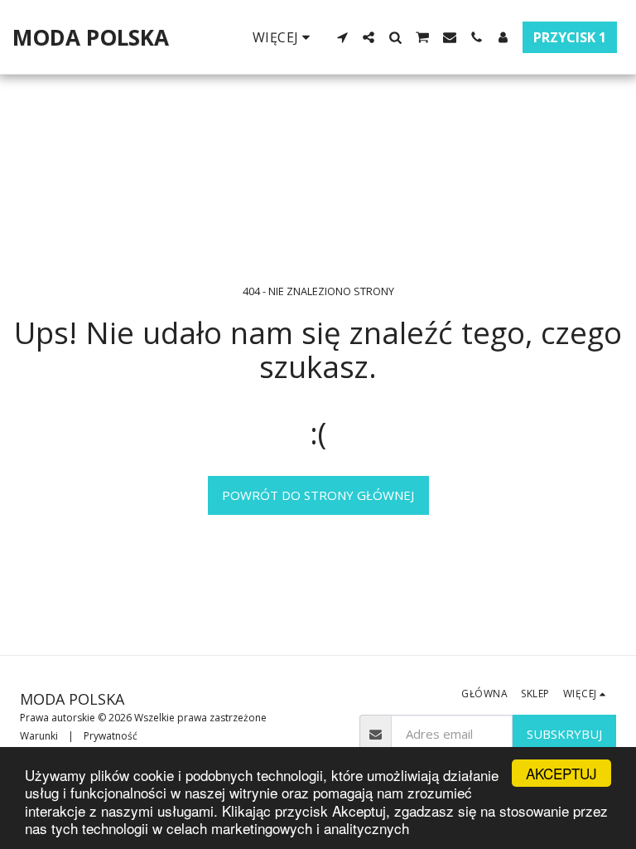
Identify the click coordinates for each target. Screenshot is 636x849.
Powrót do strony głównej (318, 495)
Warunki (39, 736)
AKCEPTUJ (561, 773)
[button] (342, 37)
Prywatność (110, 736)
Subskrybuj (564, 733)
